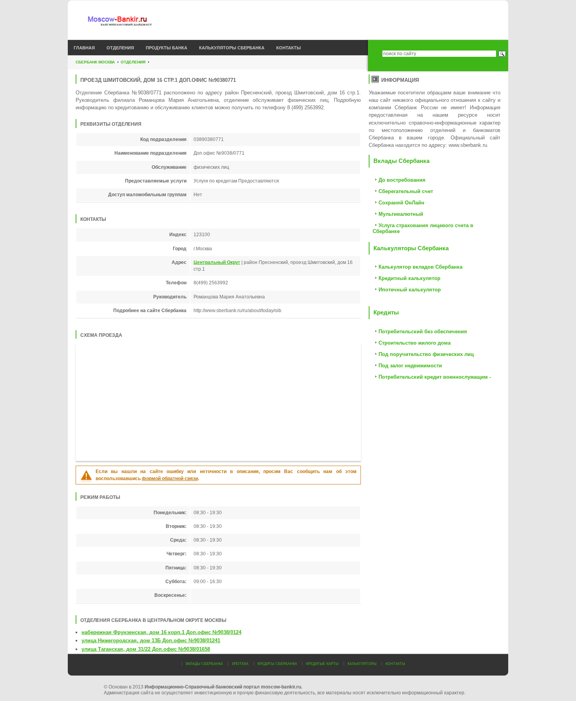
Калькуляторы (362, 664)
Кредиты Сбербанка (277, 664)
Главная (84, 47)
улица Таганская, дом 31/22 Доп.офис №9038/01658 (146, 649)
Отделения (120, 47)
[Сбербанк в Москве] (132, 22)
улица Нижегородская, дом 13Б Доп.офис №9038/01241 (151, 640)
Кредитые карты (322, 664)
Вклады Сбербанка (204, 664)
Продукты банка (166, 47)
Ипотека (240, 664)
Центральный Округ (217, 262)
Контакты (288, 47)
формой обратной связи (170, 478)
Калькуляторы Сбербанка (231, 47)
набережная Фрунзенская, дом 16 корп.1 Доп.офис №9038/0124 (161, 632)
